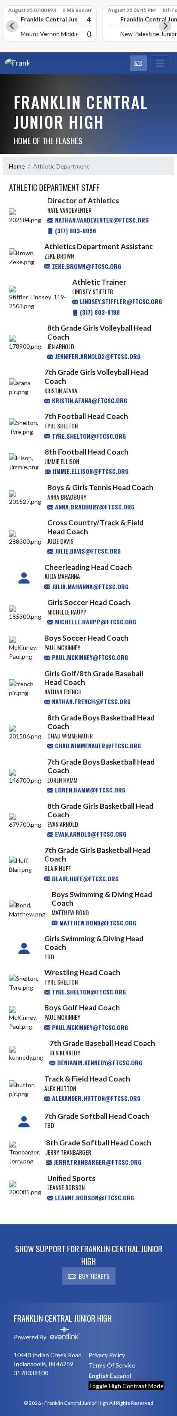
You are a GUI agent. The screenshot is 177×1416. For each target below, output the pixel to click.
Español (120, 1375)
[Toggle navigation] (160, 63)
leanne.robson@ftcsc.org (93, 1197)
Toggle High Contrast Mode (126, 1385)
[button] (138, 63)
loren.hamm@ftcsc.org (89, 789)
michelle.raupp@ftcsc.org (94, 621)
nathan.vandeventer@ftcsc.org (101, 219)
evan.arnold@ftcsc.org (89, 833)
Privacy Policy (106, 1355)
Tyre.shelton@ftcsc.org (88, 991)
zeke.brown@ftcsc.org (85, 266)
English (98, 1375)
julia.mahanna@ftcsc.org (89, 586)
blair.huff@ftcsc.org (84, 878)
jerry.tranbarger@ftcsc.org (96, 1161)
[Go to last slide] (12, 26)
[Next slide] (165, 26)
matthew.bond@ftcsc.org (97, 922)
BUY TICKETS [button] (94, 1275)
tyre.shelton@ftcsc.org (88, 435)
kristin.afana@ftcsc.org (88, 400)
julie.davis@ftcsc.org (87, 550)
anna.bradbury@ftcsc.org (93, 506)
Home (17, 166)
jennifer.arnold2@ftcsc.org (96, 356)
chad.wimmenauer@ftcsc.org (97, 745)
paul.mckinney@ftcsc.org (89, 657)
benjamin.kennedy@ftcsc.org (98, 1062)
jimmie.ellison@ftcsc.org (89, 471)
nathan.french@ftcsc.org (90, 701)
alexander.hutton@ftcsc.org (95, 1098)
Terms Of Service (111, 1365)
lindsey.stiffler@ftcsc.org (120, 301)
